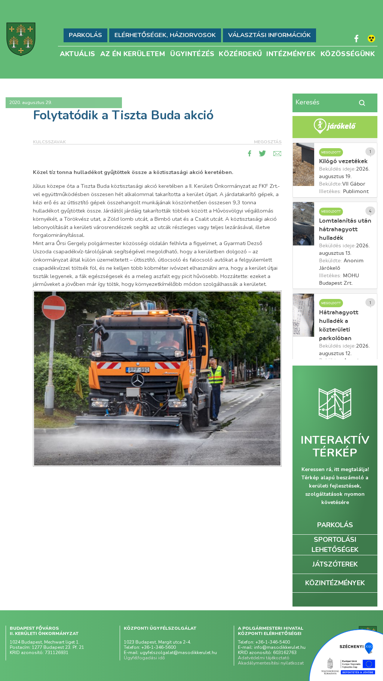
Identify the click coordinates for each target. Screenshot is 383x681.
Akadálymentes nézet (371, 39)
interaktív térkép (335, 446)
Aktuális (77, 53)
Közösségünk (348, 53)
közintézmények (335, 582)
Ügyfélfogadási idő (144, 658)
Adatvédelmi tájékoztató (263, 658)
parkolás (335, 524)
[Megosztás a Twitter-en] (262, 153)
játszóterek (335, 564)
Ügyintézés (192, 53)
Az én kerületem (132, 53)
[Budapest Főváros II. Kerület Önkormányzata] (21, 39)
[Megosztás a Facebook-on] (249, 153)
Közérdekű (240, 53)
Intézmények (290, 53)
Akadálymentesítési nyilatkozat (271, 663)
